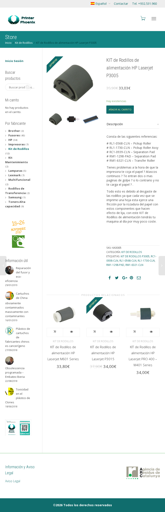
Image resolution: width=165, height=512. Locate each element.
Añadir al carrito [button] (55, 332)
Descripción (115, 124)
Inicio (8, 43)
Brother (14, 131)
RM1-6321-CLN (134, 265)
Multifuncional (19, 180)
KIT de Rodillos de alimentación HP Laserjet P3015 (103, 353)
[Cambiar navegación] (154, 18)
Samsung (15, 197)
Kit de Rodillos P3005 (135, 256)
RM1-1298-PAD (115, 265)
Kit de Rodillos (23, 43)
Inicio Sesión (14, 61)
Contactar (121, 4)
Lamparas (15, 171)
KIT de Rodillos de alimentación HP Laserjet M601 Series (63, 353)
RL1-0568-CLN (127, 260)
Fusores (14, 135)
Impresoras (16, 144)
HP (10, 140)
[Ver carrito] (143, 18)
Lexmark (14, 175)
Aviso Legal (12, 481)
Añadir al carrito (120, 109)
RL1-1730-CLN (146, 260)
